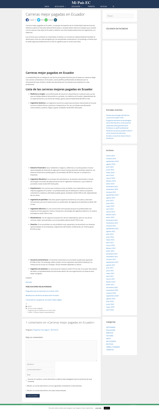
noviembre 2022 (112, 223)
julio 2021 (110, 268)
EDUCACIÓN (76, 6)
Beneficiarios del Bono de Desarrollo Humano (42, 295)
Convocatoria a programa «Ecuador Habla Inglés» (44, 300)
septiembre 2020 (112, 296)
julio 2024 (110, 167)
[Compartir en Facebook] (30, 19)
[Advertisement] (61, 57)
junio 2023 (110, 203)
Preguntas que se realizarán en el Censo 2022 (42, 291)
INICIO (30, 306)
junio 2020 (110, 304)
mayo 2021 (110, 273)
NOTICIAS (103, 6)
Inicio (47, 6)
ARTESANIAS (110, 327)
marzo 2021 (110, 279)
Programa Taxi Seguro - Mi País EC (45, 330)
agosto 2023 (110, 198)
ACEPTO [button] (107, 408)
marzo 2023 (110, 212)
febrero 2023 (111, 214)
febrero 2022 (111, 248)
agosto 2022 (110, 231)
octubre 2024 (111, 158)
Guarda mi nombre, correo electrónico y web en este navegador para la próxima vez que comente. (60, 380)
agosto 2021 (110, 265)
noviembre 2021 (112, 256)
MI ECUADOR (59, 6)
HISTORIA (109, 336)
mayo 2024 (110, 172)
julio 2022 (110, 234)
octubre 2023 (111, 192)
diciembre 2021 (112, 254)
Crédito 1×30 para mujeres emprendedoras (41, 312)
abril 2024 (110, 175)
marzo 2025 (110, 156)
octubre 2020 (111, 293)
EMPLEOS (109, 333)
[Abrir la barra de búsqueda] (113, 6)
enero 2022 (110, 251)
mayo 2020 (110, 307)
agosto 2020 (110, 299)
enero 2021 (110, 284)
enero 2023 (110, 217)
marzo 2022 (110, 245)
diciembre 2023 (112, 186)
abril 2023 (110, 209)
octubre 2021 (111, 259)
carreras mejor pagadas (35, 308)
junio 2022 (110, 237)
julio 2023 (110, 200)
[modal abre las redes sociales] (55, 19)
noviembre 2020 (112, 290)
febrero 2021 (111, 282)
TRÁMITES (91, 6)
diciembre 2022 (112, 220)
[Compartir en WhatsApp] (48, 19)
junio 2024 (110, 170)
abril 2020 (110, 310)
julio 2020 (110, 301)
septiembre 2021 (112, 262)
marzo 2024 (110, 178)
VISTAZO (29, 282)
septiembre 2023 (112, 195)
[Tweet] (40, 19)
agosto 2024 (110, 164)
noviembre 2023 (112, 189)
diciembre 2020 (112, 287)
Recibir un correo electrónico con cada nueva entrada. (46, 390)
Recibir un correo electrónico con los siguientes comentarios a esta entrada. (54, 386)
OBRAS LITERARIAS (113, 347)
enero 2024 (110, 184)
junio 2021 (110, 271)
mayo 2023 (110, 206)
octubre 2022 (111, 226)
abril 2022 (110, 243)
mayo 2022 (110, 240)
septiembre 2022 (112, 228)
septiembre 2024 (112, 161)
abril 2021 (110, 276)
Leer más (98, 408)
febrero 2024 (111, 181)
